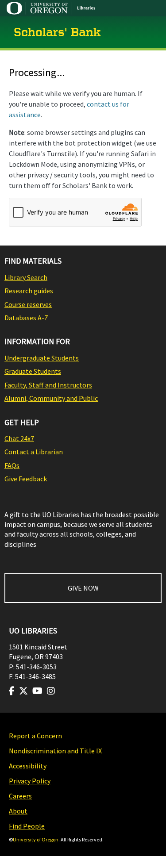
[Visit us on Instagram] (51, 691)
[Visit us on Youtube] (37, 691)
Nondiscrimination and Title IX (55, 750)
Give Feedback (25, 478)
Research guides (28, 290)
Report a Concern (35, 735)
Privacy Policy (29, 780)
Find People (27, 825)
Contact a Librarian (33, 451)
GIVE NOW (83, 587)
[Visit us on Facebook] (12, 691)
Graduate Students (32, 371)
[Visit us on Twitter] (23, 691)
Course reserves (28, 304)
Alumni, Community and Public (51, 398)
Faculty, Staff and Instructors (48, 384)
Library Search (25, 277)
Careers (20, 795)
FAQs (11, 465)
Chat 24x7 (19, 438)
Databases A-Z (26, 317)
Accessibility (27, 765)
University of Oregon (35, 839)
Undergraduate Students (41, 357)
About (18, 810)
